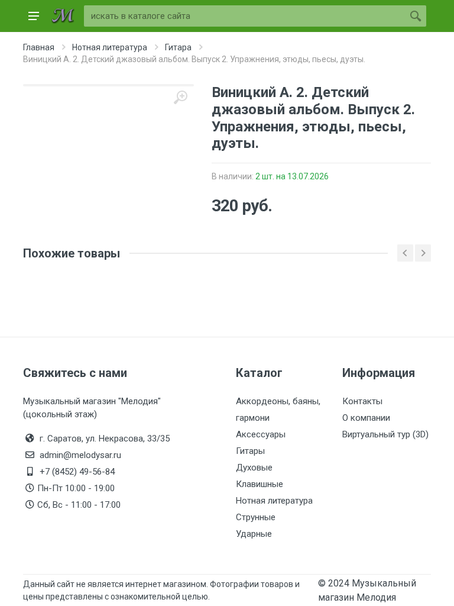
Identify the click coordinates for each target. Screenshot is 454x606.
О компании (366, 417)
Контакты (362, 401)
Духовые (254, 467)
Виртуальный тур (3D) (385, 434)
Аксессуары (261, 434)
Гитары (250, 451)
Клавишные (259, 484)
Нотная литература (274, 500)
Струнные (255, 517)
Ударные (254, 533)
